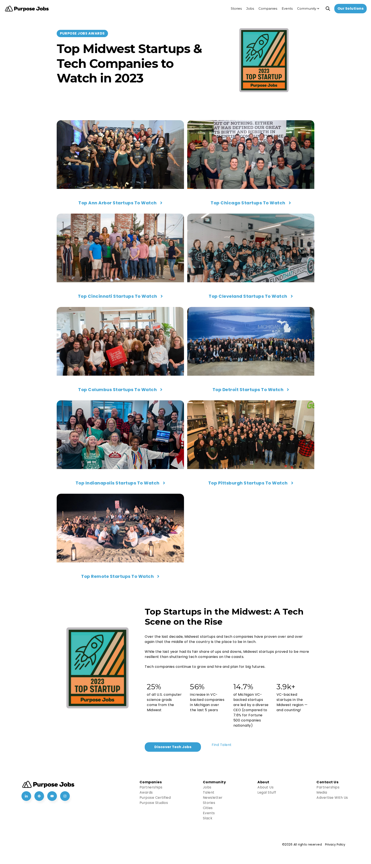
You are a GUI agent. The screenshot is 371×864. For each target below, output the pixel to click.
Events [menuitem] (287, 8)
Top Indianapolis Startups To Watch (118, 483)
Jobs (207, 787)
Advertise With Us (332, 797)
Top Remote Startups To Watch (117, 576)
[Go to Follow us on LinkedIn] (26, 796)
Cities (208, 807)
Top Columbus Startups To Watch (117, 390)
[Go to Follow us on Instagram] (65, 796)
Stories (209, 802)
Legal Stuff (266, 792)
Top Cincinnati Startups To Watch (117, 296)
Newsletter (213, 797)
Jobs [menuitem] (250, 8)
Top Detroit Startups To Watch (248, 390)
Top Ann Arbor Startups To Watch (117, 203)
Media (321, 792)
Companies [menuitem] (267, 8)
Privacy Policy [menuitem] (335, 844)
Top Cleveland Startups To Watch (248, 296)
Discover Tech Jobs (172, 746)
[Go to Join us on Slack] (39, 796)
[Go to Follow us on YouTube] (52, 796)
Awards (146, 792)
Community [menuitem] (306, 8)
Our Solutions (351, 8)
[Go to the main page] (26, 9)
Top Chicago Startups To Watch (248, 203)
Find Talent (222, 744)
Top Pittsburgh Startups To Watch (248, 483)
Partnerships (151, 787)
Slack (208, 818)
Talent (208, 792)
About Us (265, 787)
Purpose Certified (155, 797)
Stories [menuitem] (236, 8)
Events (209, 813)
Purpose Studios (154, 802)
